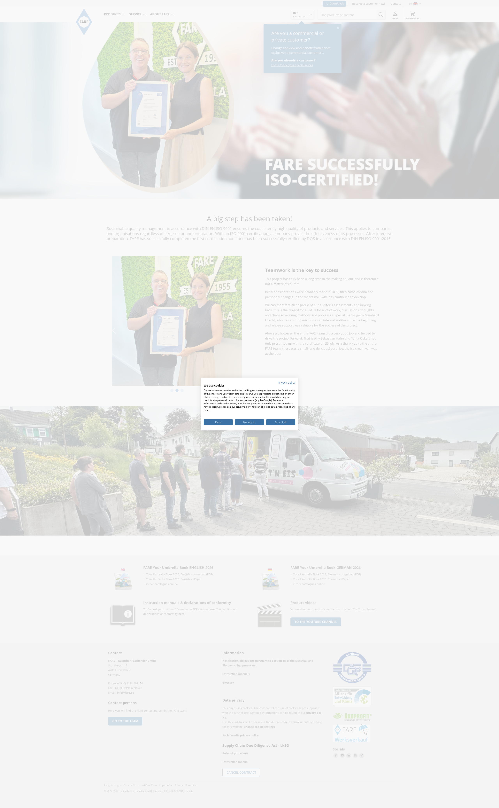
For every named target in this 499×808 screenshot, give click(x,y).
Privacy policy (286, 382)
